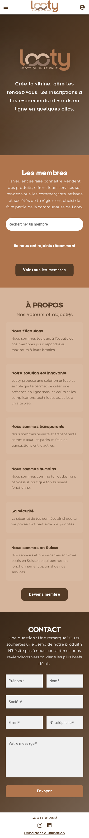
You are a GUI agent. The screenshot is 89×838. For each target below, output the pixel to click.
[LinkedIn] (49, 825)
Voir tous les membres (44, 270)
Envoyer (44, 791)
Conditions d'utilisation (44, 833)
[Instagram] (81, 7)
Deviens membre (44, 594)
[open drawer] (5, 7)
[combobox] (45, 226)
